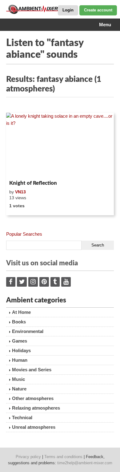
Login (68, 10)
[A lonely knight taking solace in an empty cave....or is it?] (60, 145)
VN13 (20, 191)
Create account (98, 10)
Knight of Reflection (33, 183)
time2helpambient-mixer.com (84, 463)
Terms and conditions (63, 456)
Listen (21, 169)
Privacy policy (28, 456)
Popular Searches (24, 234)
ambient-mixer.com (37, 9)
